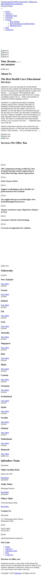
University (9, 18)
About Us (8, 14)
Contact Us (9, 30)
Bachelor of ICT (16, 26)
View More (5, 284)
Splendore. (18, 573)
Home (7, 12)
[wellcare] (7, 6)
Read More (5, 478)
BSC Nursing (14, 22)
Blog (7, 28)
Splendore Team (11, 16)
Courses (8, 20)
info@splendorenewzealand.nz (12, 4)
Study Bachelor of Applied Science (22, 24)
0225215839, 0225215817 (18, 2)
